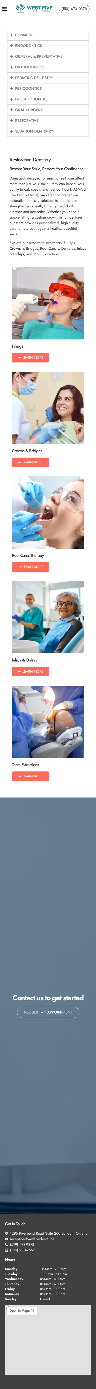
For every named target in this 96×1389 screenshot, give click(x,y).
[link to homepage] (34, 9)
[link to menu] (9, 8)
